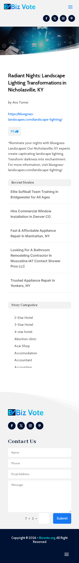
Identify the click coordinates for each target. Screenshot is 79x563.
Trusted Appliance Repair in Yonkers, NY (33, 283)
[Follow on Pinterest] (71, 18)
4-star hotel (23, 332)
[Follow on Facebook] (46, 18)
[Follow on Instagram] (63, 18)
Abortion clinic (25, 339)
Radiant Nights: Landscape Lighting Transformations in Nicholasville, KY (37, 82)
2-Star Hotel (23, 318)
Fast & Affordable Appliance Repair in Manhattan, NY (33, 233)
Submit (62, 518)
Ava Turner (20, 102)
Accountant (23, 360)
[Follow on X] (54, 18)
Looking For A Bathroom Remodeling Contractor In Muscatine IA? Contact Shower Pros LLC (35, 258)
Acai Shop (22, 346)
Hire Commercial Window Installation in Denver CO (31, 214)
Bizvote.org (47, 538)
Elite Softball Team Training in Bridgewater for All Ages (34, 194)
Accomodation (25, 353)
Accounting (23, 367)
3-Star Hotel (23, 325)
